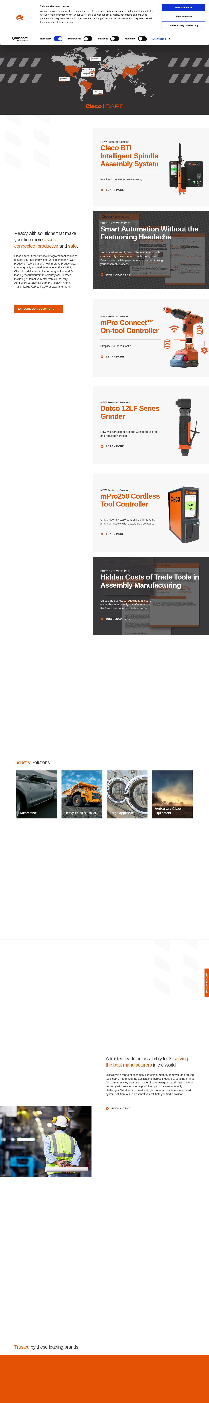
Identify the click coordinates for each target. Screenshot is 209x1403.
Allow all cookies (183, 7)
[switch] (88, 38)
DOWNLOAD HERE (118, 274)
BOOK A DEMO (121, 1108)
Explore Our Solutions (36, 309)
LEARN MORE (115, 190)
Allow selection (183, 16)
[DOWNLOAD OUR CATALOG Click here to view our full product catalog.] (206, 982)
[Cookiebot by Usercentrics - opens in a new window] (19, 39)
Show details (159, 38)
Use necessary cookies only (183, 25)
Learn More (115, 446)
